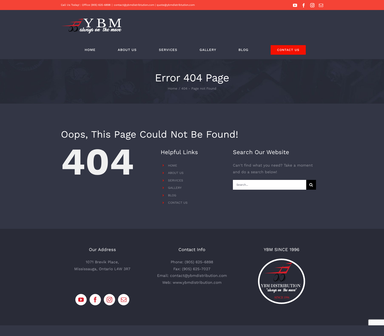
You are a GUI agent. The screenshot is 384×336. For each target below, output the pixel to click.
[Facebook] (95, 299)
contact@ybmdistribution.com (198, 275)
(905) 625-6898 (199, 262)
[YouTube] (81, 299)
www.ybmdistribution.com (197, 282)
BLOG (172, 195)
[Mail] (123, 299)
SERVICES (175, 180)
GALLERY (175, 187)
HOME (172, 165)
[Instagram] (109, 299)
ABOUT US (176, 173)
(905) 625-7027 (196, 269)
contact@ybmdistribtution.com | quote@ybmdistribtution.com (154, 4)
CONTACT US (178, 202)
